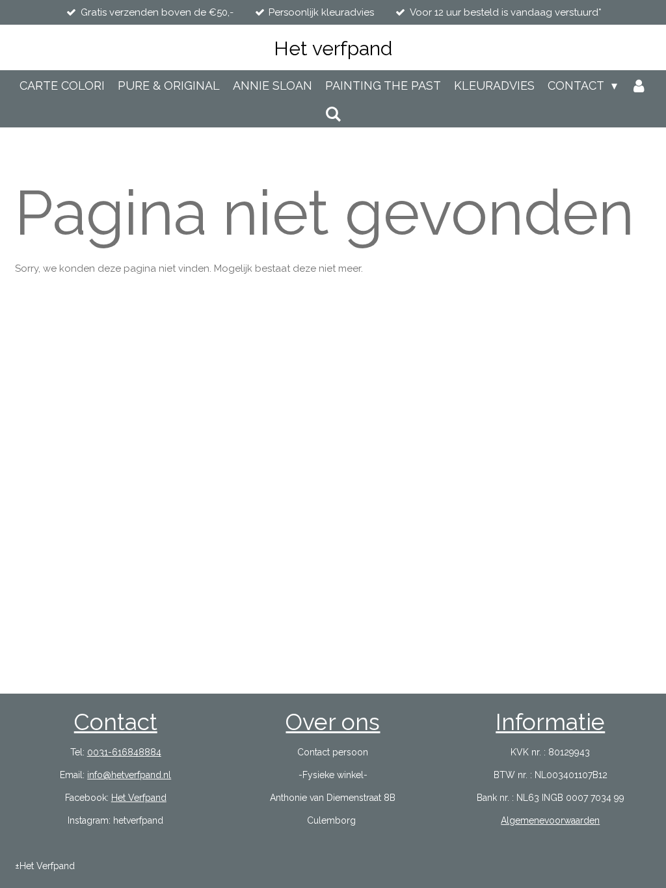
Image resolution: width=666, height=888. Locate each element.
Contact (115, 722)
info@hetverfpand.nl (129, 775)
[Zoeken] (332, 114)
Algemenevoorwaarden (550, 820)
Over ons (333, 722)
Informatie (550, 722)
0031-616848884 (124, 752)
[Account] (638, 85)
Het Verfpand (138, 797)
